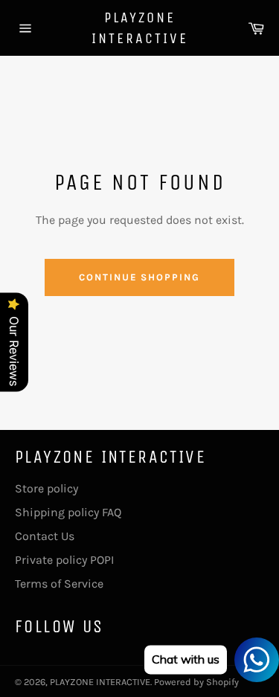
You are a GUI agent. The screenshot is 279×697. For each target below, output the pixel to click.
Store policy (46, 488)
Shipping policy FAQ (68, 512)
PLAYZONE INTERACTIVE (140, 28)
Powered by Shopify (196, 681)
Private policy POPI (64, 560)
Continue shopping (139, 277)
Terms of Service (59, 583)
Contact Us (44, 536)
